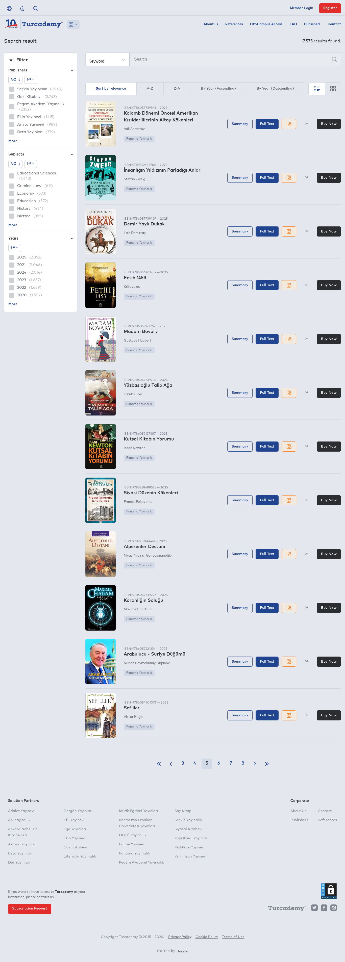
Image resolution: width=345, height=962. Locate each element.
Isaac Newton (134, 448)
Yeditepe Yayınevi (190, 847)
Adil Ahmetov (134, 129)
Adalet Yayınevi (21, 811)
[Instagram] (333, 909)
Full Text (267, 124)
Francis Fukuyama (138, 502)
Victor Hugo (133, 717)
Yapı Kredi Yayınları (191, 838)
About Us (298, 811)
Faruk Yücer (133, 394)
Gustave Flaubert (137, 340)
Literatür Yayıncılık (80, 856)
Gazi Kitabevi (75, 847)
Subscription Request (29, 908)
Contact (334, 24)
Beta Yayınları (20, 853)
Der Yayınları (19, 862)
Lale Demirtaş (134, 233)
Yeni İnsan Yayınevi (191, 856)
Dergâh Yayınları (78, 811)
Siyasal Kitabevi (188, 829)
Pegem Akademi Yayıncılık (141, 862)
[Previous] (170, 764)
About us (211, 24)
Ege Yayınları (75, 829)
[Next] (255, 764)
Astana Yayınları (22, 844)
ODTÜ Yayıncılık (132, 835)
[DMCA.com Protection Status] (329, 891)
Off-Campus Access (266, 24)
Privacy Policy (179, 937)
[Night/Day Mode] (22, 8)
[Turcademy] (284, 909)
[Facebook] (324, 909)
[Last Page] (267, 764)
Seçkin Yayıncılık (188, 820)
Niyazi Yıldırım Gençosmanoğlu (148, 555)
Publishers (312, 24)
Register (330, 8)
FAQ (293, 24)
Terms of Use (233, 937)
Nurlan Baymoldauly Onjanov (147, 663)
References (234, 24)
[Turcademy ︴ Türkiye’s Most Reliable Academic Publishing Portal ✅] (33, 24)
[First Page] (159, 764)
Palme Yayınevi (132, 844)
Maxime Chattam (138, 609)
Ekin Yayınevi (75, 838)
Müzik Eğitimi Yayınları (138, 811)
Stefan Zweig (134, 179)
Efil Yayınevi (74, 820)
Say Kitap (183, 811)
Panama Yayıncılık (139, 138)
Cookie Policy (206, 937)
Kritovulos (132, 287)
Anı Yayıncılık (19, 820)
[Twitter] (314, 909)
